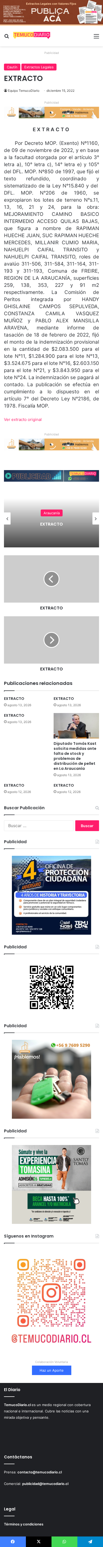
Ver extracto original (23, 419)
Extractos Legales (39, 67)
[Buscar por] (6, 38)
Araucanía (92, 513)
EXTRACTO (14, 698)
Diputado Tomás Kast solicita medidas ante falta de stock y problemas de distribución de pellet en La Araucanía (75, 756)
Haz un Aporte (52, 1370)
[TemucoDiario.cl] (31, 36)
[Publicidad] (51, 12)
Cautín (12, 67)
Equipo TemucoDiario (23, 91)
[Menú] (96, 38)
